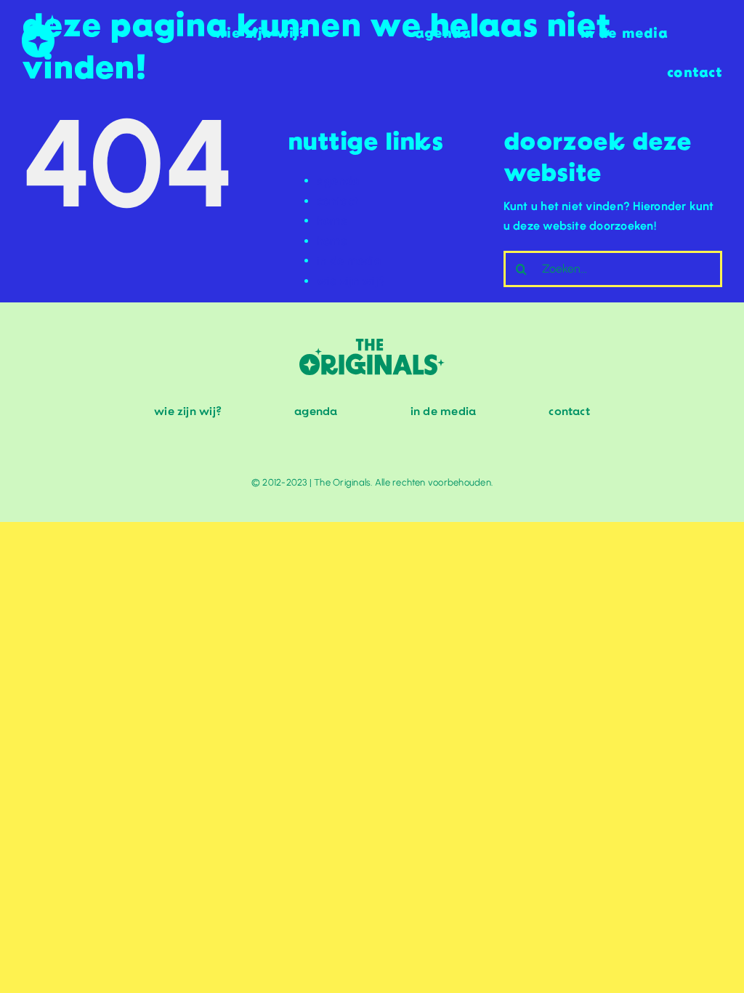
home (332, 221)
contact (338, 201)
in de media (349, 261)
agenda (338, 181)
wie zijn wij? (351, 281)
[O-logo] (40, 20)
